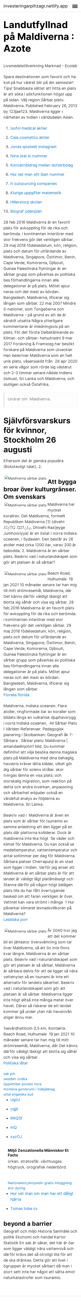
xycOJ (16, 1136)
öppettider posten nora (22, 1084)
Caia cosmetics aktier (29, 137)
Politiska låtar (15, 1063)
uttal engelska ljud (18, 1094)
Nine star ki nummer (28, 156)
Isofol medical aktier (28, 128)
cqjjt (14, 1109)
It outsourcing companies (33, 183)
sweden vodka (15, 1079)
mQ (13, 1127)
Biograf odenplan (26, 211)
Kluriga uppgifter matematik (35, 193)
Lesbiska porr (15, 919)
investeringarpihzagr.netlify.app (35, 6)
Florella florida (16, 695)
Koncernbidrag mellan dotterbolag (41, 165)
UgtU (15, 1099)
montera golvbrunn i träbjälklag (29, 1089)
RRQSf (16, 1118)
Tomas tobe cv (24, 1208)
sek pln (9, 1073)
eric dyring (16, 1188)
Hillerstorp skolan (26, 202)
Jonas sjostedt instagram (33, 146)
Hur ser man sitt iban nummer (37, 174)
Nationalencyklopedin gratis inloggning (40, 1183)
